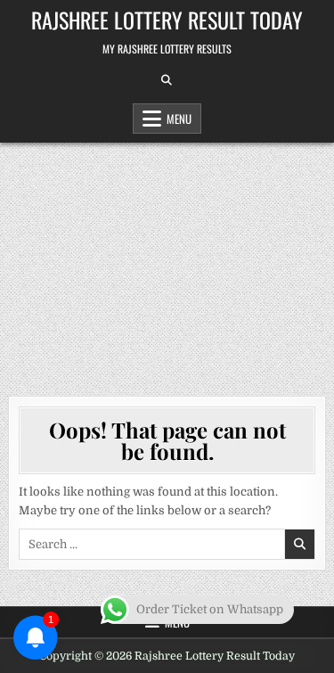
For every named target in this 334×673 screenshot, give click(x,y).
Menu (179, 118)
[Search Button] (166, 80)
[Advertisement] (167, 260)
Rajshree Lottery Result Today (167, 20)
